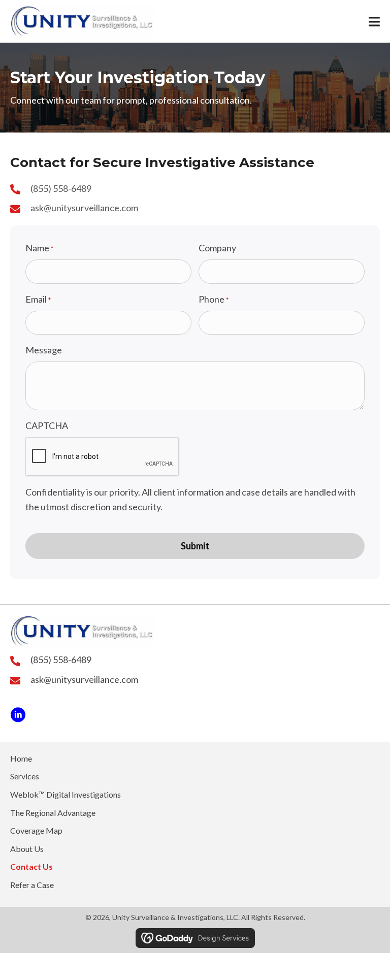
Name (39, 247)
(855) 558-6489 (60, 188)
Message (43, 349)
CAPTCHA (46, 425)
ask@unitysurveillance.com (84, 207)
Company (217, 247)
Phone (214, 299)
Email (38, 299)
